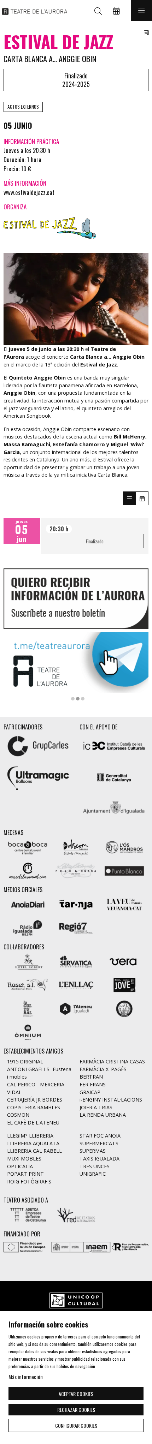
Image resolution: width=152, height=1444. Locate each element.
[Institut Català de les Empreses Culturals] (114, 745)
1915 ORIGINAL (25, 1061)
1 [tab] (73, 698)
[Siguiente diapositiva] (139, 666)
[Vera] (124, 961)
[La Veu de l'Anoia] (124, 903)
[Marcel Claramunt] (27, 870)
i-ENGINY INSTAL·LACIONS (111, 1099)
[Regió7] (76, 927)
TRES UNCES (95, 1166)
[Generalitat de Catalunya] (114, 777)
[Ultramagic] (38, 777)
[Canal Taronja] (76, 903)
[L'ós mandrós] (124, 846)
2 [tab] (78, 698)
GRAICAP (90, 1092)
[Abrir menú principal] (141, 10)
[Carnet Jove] (124, 984)
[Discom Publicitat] (76, 846)
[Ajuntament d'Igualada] (114, 808)
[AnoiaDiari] (27, 903)
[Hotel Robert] (27, 961)
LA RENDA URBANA (103, 1114)
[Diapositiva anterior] (13, 666)
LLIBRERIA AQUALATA (33, 1143)
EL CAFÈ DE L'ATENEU (33, 1122)
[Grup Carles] (38, 745)
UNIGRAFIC (93, 1173)
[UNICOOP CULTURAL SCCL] (75, 1301)
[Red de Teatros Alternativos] (76, 1214)
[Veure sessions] (129, 498)
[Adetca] (27, 1214)
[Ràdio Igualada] (27, 927)
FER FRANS (93, 1084)
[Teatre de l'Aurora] (32, 11)
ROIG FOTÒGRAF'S (29, 1181)
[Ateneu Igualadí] (76, 1008)
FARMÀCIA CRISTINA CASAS (112, 1061)
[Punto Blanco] (124, 870)
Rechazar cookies (76, 1409)
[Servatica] (76, 961)
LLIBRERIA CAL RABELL (34, 1150)
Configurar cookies (76, 1425)
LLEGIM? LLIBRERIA (30, 1135)
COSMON (18, 1114)
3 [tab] (82, 698)
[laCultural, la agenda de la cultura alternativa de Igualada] (27, 1008)
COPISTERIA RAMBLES (33, 1107)
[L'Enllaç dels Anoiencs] (76, 984)
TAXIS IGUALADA (99, 1158)
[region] (76, 299)
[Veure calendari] (142, 498)
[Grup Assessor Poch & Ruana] (76, 870)
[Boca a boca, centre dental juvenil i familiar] (27, 846)
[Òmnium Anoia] (27, 1031)
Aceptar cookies (76, 1393)
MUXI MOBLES (24, 1158)
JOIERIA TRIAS (96, 1107)
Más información (25, 1376)
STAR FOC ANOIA (100, 1135)
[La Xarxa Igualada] (124, 1008)
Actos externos (23, 106)
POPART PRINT (25, 1173)
